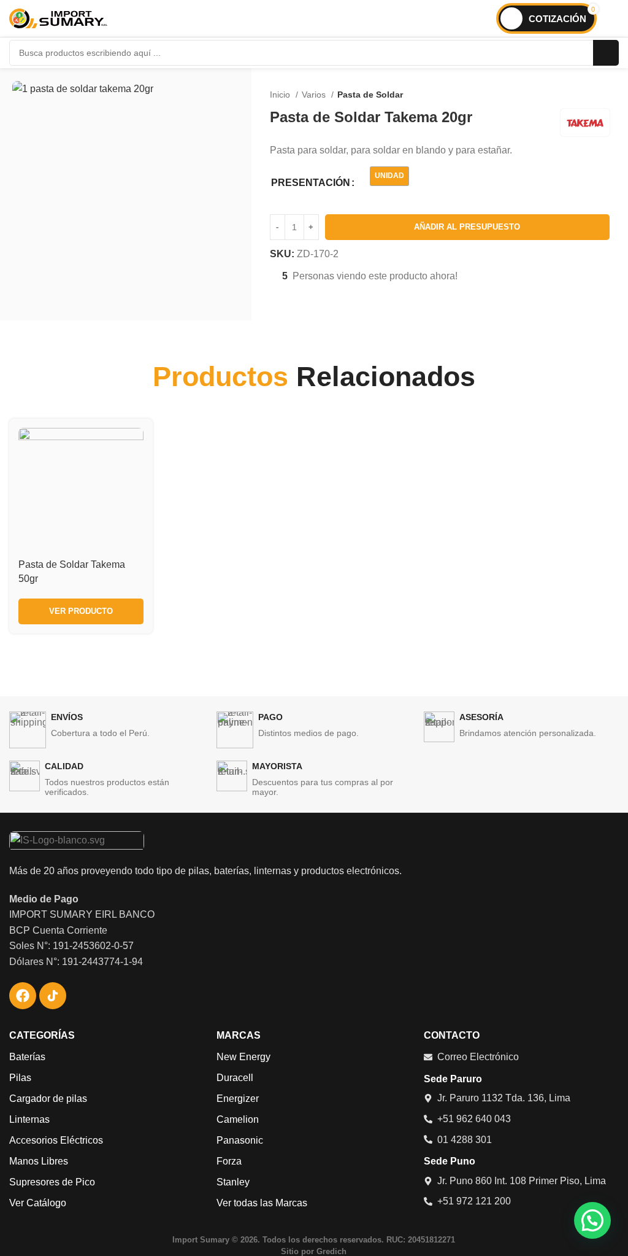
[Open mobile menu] (614, 18)
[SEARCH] (606, 53)
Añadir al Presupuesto (467, 226)
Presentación (310, 182)
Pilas (20, 1077)
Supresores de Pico (52, 1182)
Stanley (233, 1182)
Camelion (237, 1119)
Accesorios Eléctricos (56, 1140)
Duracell (234, 1077)
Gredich (331, 1251)
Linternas (29, 1119)
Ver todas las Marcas (261, 1203)
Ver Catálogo (37, 1203)
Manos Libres (38, 1161)
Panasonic (239, 1140)
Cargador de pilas (48, 1098)
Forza (229, 1161)
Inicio (281, 94)
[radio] (389, 176)
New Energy (243, 1057)
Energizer (237, 1098)
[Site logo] (58, 17)
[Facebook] (22, 995)
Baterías (27, 1057)
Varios (315, 94)
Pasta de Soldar (370, 94)
